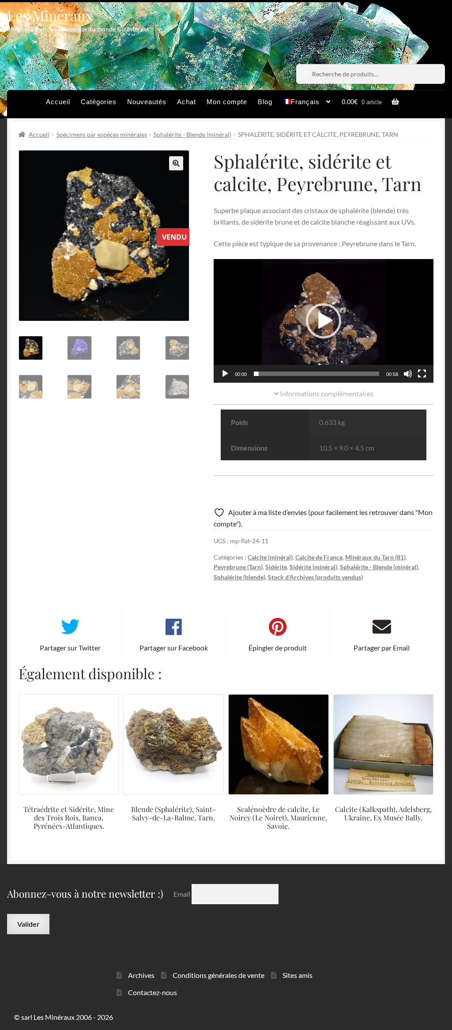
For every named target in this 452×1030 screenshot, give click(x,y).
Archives (141, 975)
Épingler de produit (278, 647)
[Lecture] (225, 373)
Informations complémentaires (326, 393)
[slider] (316, 374)
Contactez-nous (152, 992)
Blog (265, 101)
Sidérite (276, 567)
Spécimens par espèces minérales (101, 134)
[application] (323, 321)
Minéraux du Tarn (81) (375, 557)
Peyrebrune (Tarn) (238, 567)
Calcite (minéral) (270, 557)
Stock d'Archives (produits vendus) (315, 577)
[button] (176, 163)
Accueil (58, 101)
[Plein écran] (422, 373)
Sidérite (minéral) (313, 567)
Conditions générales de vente (218, 975)
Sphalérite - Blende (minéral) (192, 134)
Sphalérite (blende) (239, 577)
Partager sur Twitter (70, 647)
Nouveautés (146, 101)
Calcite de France (319, 557)
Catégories (99, 101)
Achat (186, 101)
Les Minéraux (50, 15)
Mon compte (227, 101)
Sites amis (297, 975)
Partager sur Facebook (173, 647)
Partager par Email (382, 647)
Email (182, 894)
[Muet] (407, 373)
